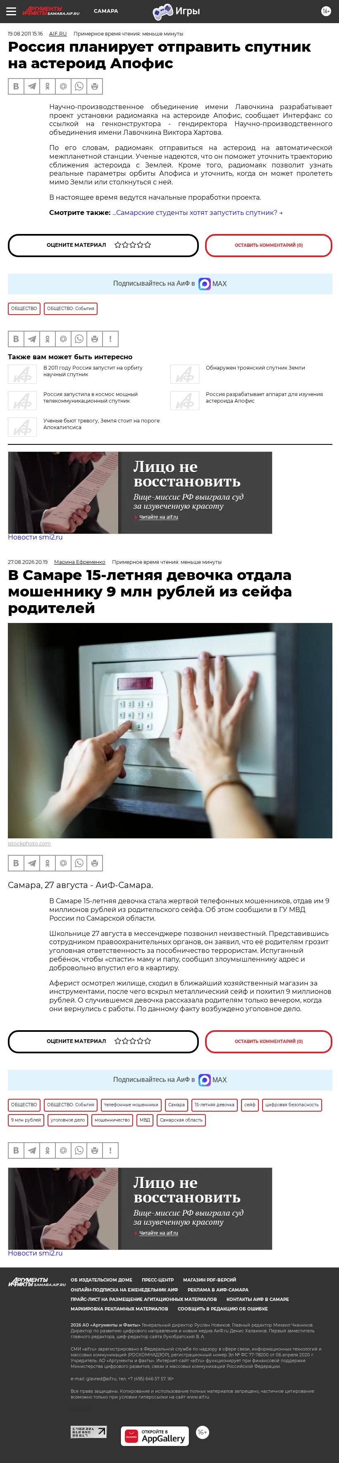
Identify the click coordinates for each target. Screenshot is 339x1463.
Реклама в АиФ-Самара (218, 1290)
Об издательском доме (101, 1280)
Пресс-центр (158, 1280)
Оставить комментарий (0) (269, 245)
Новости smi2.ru (35, 537)
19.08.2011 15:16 (25, 34)
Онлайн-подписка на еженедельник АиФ (124, 1290)
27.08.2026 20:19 (28, 562)
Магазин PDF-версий (209, 1280)
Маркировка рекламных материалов (119, 1309)
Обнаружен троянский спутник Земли (255, 368)
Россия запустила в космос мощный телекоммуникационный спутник (90, 397)
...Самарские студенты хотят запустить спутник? (194, 213)
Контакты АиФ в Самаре (258, 1299)
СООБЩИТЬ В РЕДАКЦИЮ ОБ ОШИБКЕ (223, 1309)
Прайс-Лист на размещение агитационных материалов (144, 1299)
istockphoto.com (29, 843)
